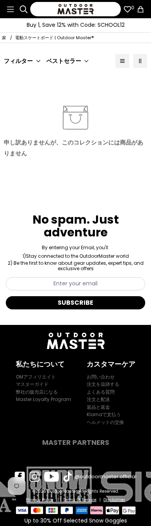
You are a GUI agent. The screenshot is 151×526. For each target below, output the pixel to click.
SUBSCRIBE (75, 302)
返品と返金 (98, 407)
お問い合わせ (101, 376)
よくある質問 (101, 392)
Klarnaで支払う (104, 414)
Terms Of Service (79, 500)
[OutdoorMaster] (75, 9)
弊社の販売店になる (37, 392)
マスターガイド (32, 384)
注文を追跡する (103, 384)
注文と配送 (98, 399)
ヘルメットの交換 (105, 422)
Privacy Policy (39, 500)
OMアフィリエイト (36, 376)
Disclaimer (114, 500)
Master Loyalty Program (43, 399)
